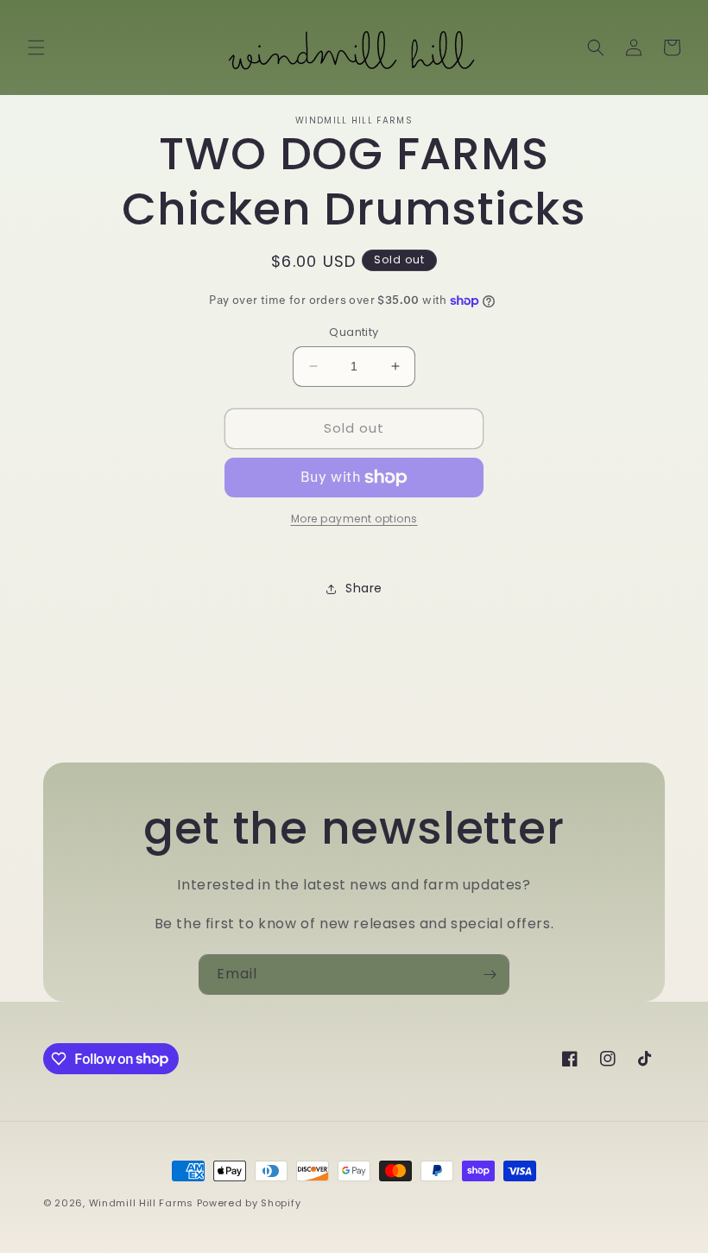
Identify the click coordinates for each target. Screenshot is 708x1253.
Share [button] (363, 588)
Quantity (353, 332)
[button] (36, 47)
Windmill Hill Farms (141, 1203)
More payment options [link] (354, 518)
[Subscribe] (490, 974)
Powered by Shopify (249, 1203)
